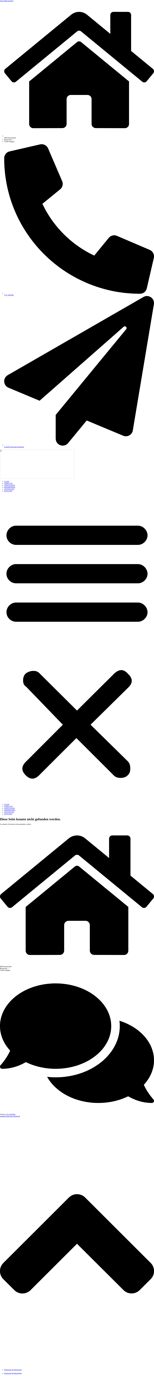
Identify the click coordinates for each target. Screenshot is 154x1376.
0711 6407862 (9, 295)
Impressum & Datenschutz (13, 1370)
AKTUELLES (9, 489)
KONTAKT (8, 491)
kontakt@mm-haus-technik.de (14, 447)
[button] (77, 648)
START (6, 482)
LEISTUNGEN (9, 485)
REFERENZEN (9, 487)
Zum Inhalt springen (6, 1)
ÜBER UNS (8, 483)
